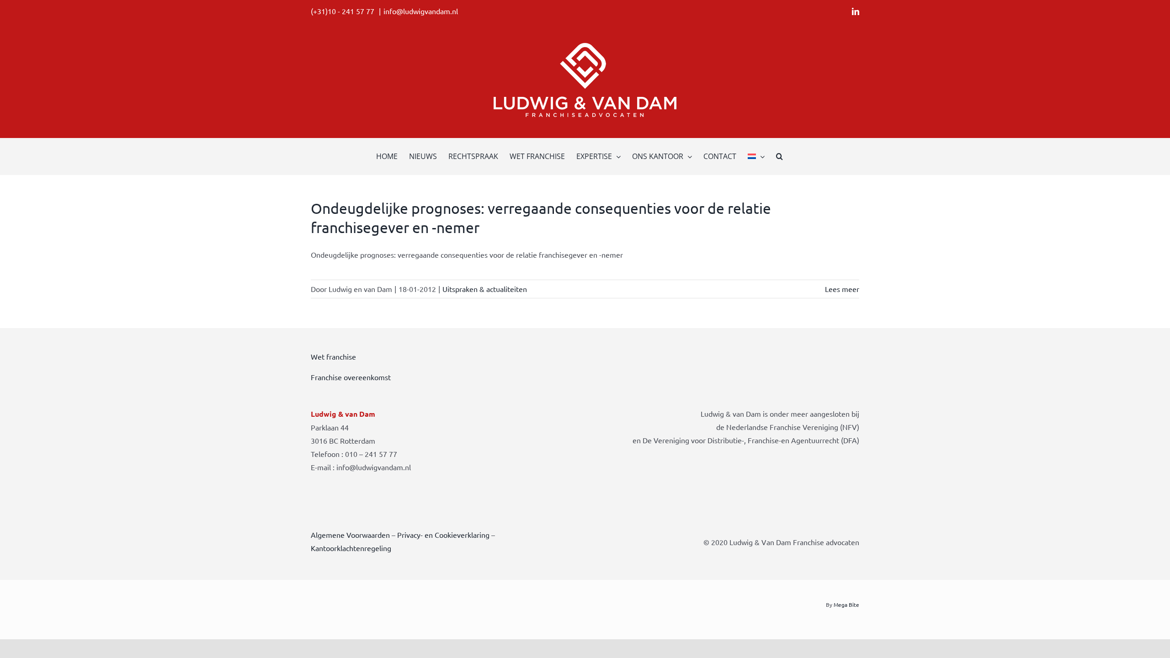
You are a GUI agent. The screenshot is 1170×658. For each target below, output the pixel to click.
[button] (779, 156)
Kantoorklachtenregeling (351, 547)
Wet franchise (333, 356)
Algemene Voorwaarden (350, 534)
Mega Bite (846, 604)
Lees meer (842, 288)
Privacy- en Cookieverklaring (443, 534)
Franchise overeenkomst (351, 377)
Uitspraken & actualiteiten (484, 288)
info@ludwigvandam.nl (420, 11)
